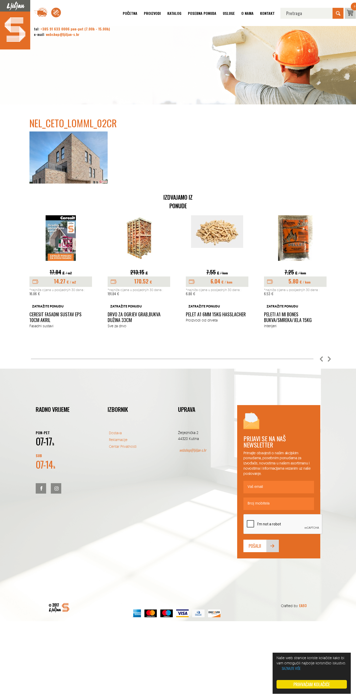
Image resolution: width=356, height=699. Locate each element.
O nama (247, 13)
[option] (61, 272)
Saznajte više (291, 668)
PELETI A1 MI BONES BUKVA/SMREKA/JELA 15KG (288, 317)
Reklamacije (118, 439)
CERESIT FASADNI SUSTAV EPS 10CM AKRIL (55, 317)
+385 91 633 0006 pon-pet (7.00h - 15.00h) (75, 29)
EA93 (302, 605)
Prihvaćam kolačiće (311, 684)
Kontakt (267, 13)
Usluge (229, 13)
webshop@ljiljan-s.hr (62, 34)
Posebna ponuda (202, 13)
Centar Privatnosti (123, 446)
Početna (130, 13)
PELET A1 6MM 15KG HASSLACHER (216, 314)
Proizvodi (152, 13)
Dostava (115, 433)
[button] (321, 359)
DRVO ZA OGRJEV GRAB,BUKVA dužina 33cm (134, 317)
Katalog (174, 13)
